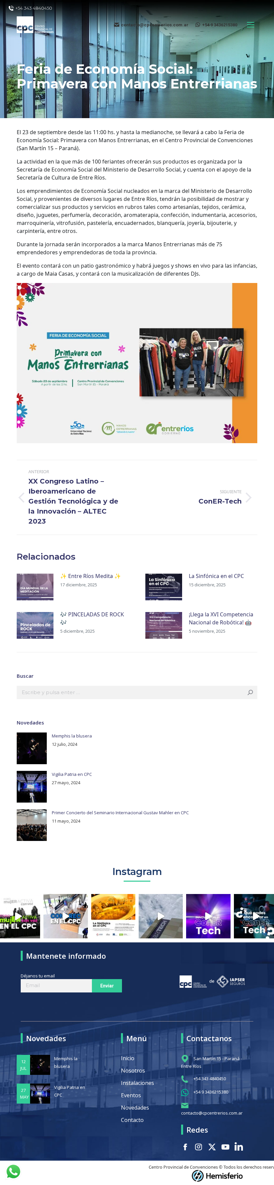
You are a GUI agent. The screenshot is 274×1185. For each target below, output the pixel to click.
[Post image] (35, 587)
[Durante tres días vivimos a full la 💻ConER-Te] (161, 916)
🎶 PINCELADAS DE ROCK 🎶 (92, 618)
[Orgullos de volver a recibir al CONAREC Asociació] (65, 916)
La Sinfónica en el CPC (216, 576)
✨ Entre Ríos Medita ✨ (90, 576)
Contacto (132, 1120)
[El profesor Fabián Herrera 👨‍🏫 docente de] (208, 916)
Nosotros (133, 1070)
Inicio (127, 1058)
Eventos (131, 1095)
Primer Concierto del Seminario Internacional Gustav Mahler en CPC (120, 813)
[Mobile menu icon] (250, 24)
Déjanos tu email (38, 976)
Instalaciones (137, 1083)
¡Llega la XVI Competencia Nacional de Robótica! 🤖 (221, 618)
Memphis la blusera (72, 736)
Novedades (135, 1107)
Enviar (98, 976)
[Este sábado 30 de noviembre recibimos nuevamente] (113, 916)
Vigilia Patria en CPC (72, 774)
